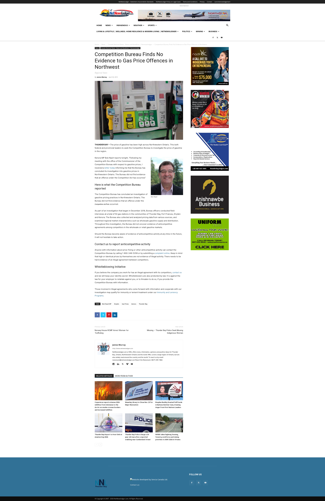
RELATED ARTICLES (104, 376)
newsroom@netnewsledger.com (153, 485)
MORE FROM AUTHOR (124, 376)
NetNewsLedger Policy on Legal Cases (168, 2)
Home (99, 25)
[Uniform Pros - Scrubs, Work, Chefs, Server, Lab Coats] (210, 234)
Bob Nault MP (106, 304)
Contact (209, 2)
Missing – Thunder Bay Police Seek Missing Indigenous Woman (165, 331)
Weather (138, 25)
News (108, 25)
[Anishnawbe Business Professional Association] (210, 195)
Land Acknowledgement (222, 2)
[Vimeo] (128, 364)
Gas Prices (125, 304)
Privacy (202, 2)
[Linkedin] (114, 314)
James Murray (102, 77)
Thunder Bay (143, 304)
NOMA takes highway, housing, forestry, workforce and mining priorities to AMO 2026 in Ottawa (167, 437)
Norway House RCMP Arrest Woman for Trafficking (112, 331)
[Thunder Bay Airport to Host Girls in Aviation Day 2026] (108, 422)
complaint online (162, 253)
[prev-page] (96, 444)
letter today (110, 168)
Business (213, 31)
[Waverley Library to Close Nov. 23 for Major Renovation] (139, 390)
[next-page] (100, 444)
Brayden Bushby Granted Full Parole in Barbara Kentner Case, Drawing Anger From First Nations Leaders (168, 404)
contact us (177, 272)
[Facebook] (213, 37)
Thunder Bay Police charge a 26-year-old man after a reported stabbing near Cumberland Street (138, 437)
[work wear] (210, 109)
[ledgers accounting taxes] (210, 152)
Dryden (116, 304)
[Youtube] (222, 37)
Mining (199, 31)
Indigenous (122, 25)
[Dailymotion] (114, 364)
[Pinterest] (108, 314)
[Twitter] (217, 37)
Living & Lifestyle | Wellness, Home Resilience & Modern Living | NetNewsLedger (136, 31)
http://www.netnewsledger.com (122, 348)
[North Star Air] (184, 15)
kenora (133, 304)
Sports (151, 25)
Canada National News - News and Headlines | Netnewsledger (130, 44)
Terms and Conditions (190, 2)
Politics (186, 31)
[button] (227, 25)
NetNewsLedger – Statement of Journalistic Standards (136, 2)
